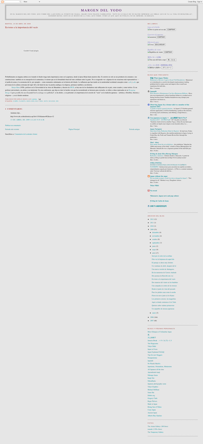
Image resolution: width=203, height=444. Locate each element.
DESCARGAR (160, 45)
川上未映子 (152, 337)
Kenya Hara (16, 87)
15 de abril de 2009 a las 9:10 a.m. (27, 120)
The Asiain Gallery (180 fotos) (158, 426)
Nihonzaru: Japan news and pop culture (164, 196)
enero (154, 313)
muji (37, 101)
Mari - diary (154, 142)
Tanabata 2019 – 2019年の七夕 (160, 120)
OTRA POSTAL (156, 163)
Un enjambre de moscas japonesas (163, 309)
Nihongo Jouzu (153, 375)
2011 (152, 222)
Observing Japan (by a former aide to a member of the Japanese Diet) (169, 105)
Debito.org (151, 395)
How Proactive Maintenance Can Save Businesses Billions (169, 93)
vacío (46, 101)
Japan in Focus (152, 349)
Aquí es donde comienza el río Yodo (164, 302)
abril (154, 253)
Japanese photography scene (157, 384)
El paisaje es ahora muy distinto (162, 262)
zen (57, 101)
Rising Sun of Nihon (154, 407)
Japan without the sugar (159, 176)
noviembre (156, 236)
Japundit (153, 91)
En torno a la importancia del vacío (163, 279)
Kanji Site (151, 378)
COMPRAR (171, 29)
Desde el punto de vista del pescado (163, 289)
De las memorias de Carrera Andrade (164, 272)
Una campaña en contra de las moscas (164, 286)
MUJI (72, 87)
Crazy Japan (152, 410)
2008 (152, 317)
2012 (152, 219)
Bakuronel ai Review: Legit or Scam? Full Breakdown (167, 80)
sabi (134, 82)
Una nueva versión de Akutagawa (163, 269)
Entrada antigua (134, 129)
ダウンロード (167, 67)
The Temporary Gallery (155, 432)
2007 (152, 320)
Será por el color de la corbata (162, 256)
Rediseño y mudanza (157, 156)
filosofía (22, 101)
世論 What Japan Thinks (159, 78)
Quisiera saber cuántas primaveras (163, 305)
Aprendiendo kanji (154, 372)
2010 (152, 226)
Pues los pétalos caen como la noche (164, 292)
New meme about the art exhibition (161, 144)
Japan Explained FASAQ (156, 352)
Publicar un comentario (13, 125)
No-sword (153, 190)
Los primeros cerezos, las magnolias (164, 299)
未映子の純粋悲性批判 (158, 206)
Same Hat (151, 392)
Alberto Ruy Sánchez (155, 415)
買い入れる (171, 60)
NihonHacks (152, 381)
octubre (155, 239)
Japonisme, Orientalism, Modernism (160, 366)
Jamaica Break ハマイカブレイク (160, 340)
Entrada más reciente (12, 129)
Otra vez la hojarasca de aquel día (163, 259)
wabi (129, 82)
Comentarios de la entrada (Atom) (26, 134)
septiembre (156, 243)
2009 (152, 229)
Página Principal (74, 129)
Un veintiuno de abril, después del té (164, 266)
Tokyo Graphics (153, 387)
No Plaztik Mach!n (154, 363)
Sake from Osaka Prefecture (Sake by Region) (164, 131)
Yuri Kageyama (153, 343)
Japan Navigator (156, 129)
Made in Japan (152, 404)
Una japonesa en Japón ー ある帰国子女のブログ (168, 118)
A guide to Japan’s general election (161, 108)
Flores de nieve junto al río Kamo (163, 295)
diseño (15, 101)
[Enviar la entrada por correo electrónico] (39, 99)
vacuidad (52, 101)
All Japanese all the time (156, 369)
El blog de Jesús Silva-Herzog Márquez (164, 153)
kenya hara (31, 101)
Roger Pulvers (152, 401)
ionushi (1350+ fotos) (155, 429)
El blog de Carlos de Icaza (159, 201)
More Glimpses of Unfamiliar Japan (160, 332)
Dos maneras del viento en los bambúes (165, 282)
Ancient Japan (152, 413)
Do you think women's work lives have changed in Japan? (168, 178)
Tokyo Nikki (154, 185)
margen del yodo (101, 10)
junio (154, 246)
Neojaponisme (152, 358)
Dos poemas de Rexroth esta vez (162, 276)
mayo (154, 249)
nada (41, 101)
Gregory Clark (152, 398)
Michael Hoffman (153, 389)
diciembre (155, 232)
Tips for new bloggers (155, 355)
